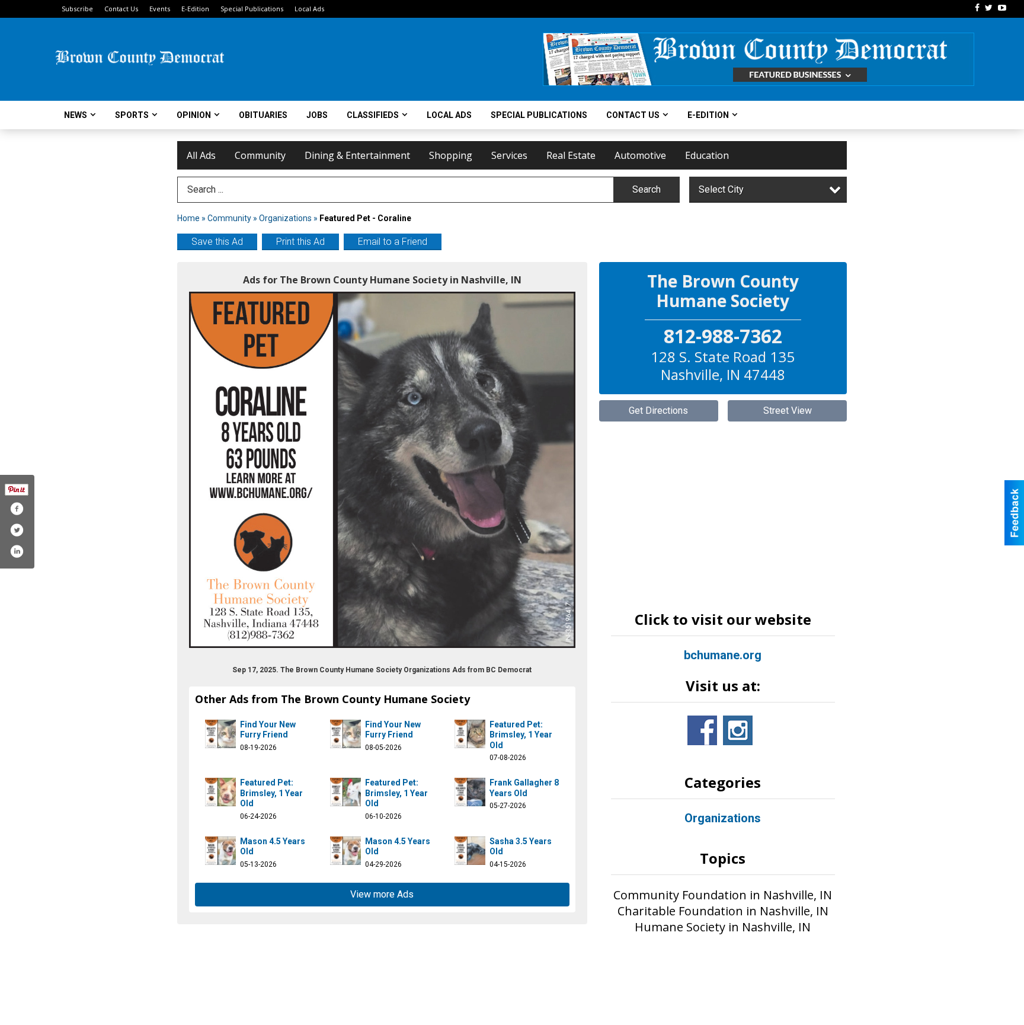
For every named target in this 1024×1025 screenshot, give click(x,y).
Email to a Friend (392, 241)
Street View (787, 410)
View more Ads (382, 894)
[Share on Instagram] (16, 551)
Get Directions (658, 410)
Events (159, 8)
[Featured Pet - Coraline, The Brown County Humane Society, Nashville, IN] (382, 470)
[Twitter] (989, 7)
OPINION (194, 115)
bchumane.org (722, 655)
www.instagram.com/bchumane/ (738, 730)
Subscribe (77, 8)
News (75, 115)
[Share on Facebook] (16, 508)
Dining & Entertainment (357, 155)
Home (188, 218)
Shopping (450, 155)
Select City (721, 189)
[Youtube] (1002, 7)
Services (509, 155)
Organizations (285, 218)
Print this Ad (300, 241)
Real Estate (571, 155)
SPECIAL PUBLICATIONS (539, 115)
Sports (132, 115)
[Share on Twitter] (16, 530)
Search (646, 189)
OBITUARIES (263, 115)
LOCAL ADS (449, 115)
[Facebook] (977, 7)
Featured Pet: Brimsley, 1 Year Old (520, 735)
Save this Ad (217, 241)
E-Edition (195, 8)
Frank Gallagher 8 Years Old (524, 788)
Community (260, 155)
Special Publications (251, 8)
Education (707, 155)
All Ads (201, 155)
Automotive (640, 155)
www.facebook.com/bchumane (702, 730)
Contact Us (121, 8)
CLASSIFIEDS (373, 115)
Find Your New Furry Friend (268, 730)
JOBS (317, 115)
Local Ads (309, 8)
